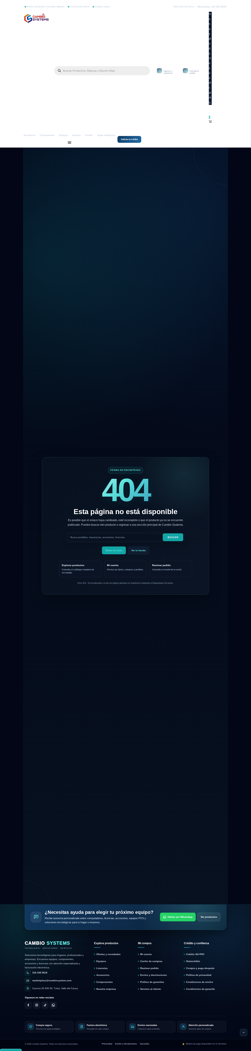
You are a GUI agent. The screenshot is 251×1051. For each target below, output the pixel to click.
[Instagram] (36, 1005)
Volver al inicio (113, 550)
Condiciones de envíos (199, 982)
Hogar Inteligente (106, 135)
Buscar (173, 537)
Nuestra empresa (106, 989)
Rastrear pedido (149, 968)
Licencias (102, 968)
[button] (69, 142)
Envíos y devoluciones (153, 975)
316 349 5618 (39, 972)
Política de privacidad (198, 975)
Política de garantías (152, 982)
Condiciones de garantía (200, 989)
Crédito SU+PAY (195, 954)
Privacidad (107, 1044)
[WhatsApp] (53, 1005)
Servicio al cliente (150, 989)
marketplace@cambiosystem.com (51, 980)
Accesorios (29, 135)
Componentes (47, 135)
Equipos (63, 135)
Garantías (144, 1044)
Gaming (76, 135)
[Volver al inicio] (243, 1032)
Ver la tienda (138, 550)
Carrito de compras (151, 961)
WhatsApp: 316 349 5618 (212, 6)
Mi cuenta (146, 954)
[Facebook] (28, 1005)
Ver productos (209, 917)
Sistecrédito (193, 961)
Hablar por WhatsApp (180, 917)
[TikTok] (44, 1005)
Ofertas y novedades (108, 954)
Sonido (89, 135)
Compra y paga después (200, 968)
